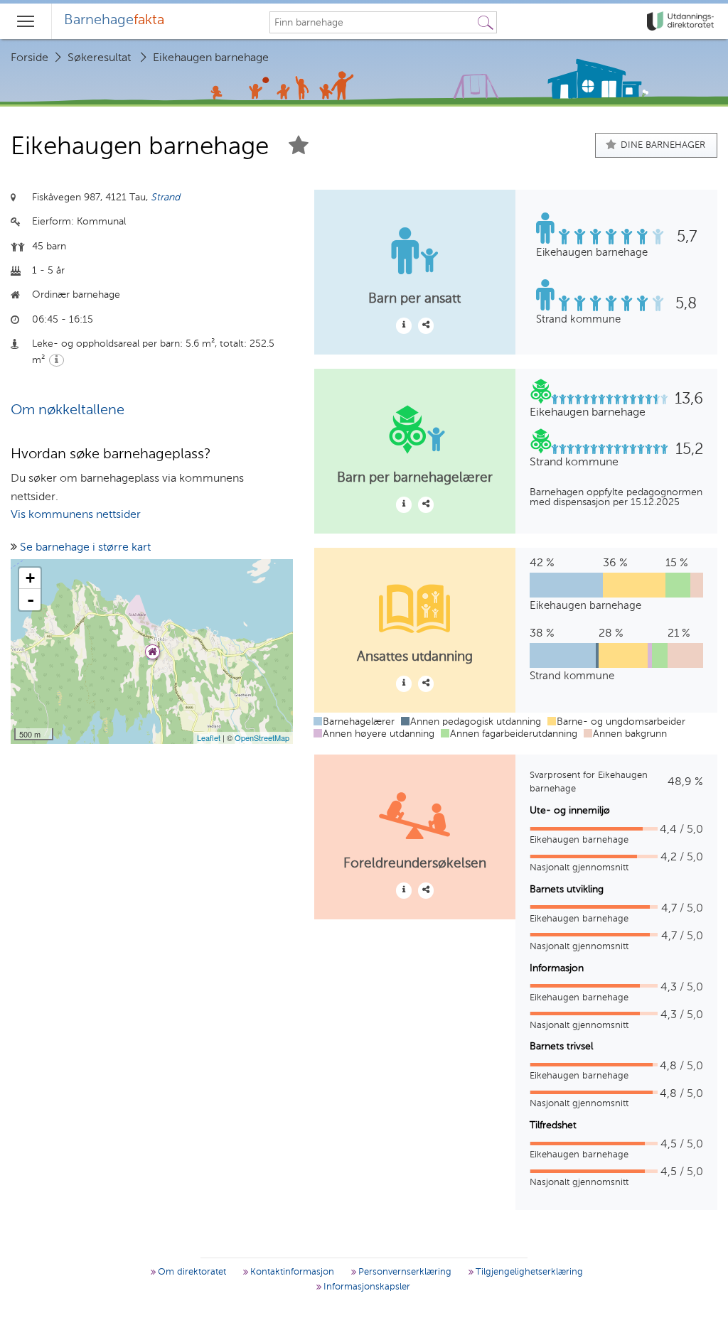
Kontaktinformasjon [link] (290, 1272)
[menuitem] (114, 21)
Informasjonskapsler (365, 1287)
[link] (681, 21)
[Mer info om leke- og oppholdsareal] (56, 360)
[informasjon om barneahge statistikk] (404, 325)
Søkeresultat (99, 58)
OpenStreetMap (262, 737)
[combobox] (372, 22)
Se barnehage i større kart (85, 547)
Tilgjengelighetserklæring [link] (528, 1272)
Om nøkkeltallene (67, 411)
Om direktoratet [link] (190, 1272)
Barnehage (114, 20)
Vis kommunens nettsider (76, 515)
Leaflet (208, 737)
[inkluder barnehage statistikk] (426, 325)
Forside (29, 58)
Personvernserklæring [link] (403, 1272)
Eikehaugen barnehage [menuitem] (211, 58)
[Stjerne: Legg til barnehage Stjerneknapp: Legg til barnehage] (298, 147)
